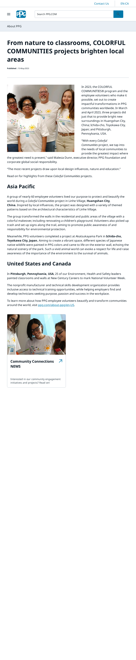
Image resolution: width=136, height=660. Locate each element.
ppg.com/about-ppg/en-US (56, 305)
